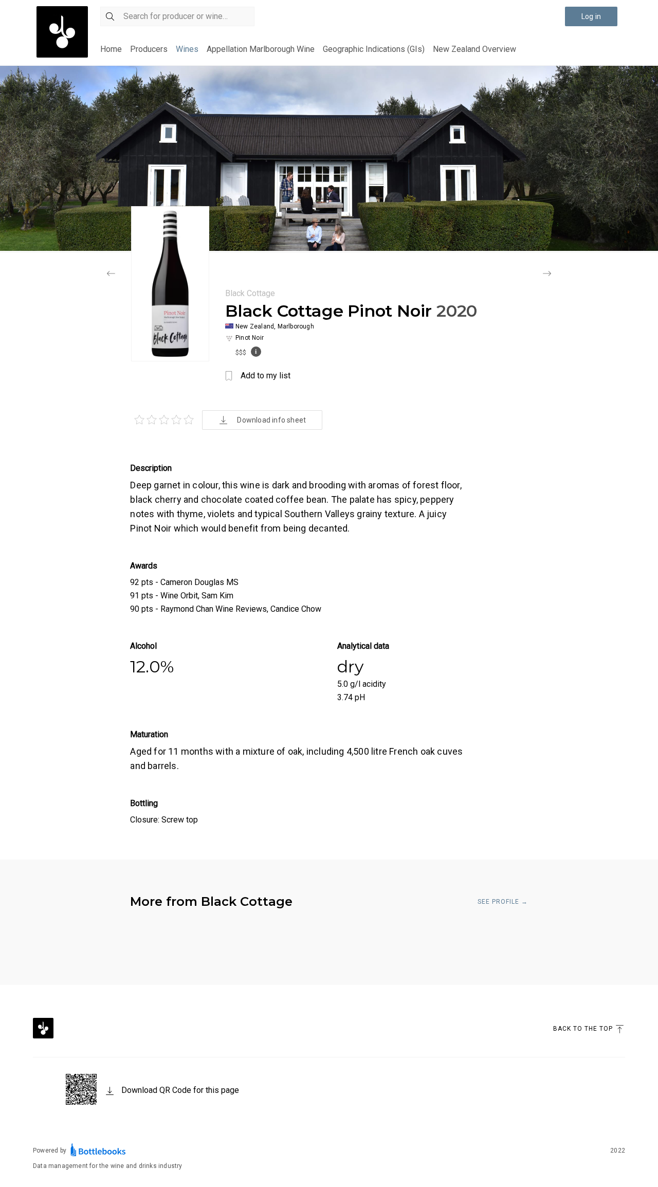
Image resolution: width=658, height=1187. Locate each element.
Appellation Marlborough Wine (261, 49)
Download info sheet (271, 420)
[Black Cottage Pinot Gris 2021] (547, 274)
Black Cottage (250, 293)
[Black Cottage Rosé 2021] (111, 274)
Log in (591, 16)
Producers (149, 49)
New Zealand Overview (474, 49)
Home (111, 49)
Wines (187, 49)
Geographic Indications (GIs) (374, 49)
